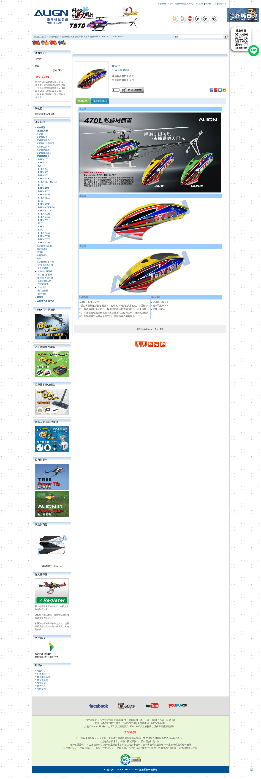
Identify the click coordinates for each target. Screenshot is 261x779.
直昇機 (40, 134)
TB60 (40, 201)
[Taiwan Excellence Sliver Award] (182, 18)
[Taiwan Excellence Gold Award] (174, 18)
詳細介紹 (82, 101)
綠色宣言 (41, 686)
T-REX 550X (44, 198)
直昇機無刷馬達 (44, 140)
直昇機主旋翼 (43, 146)
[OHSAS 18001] (213, 18)
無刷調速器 (42, 249)
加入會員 (190, 3)
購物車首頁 (180, 3)
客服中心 (222, 3)
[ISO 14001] (205, 18)
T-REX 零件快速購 (45, 309)
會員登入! (40, 53)
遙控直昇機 (77, 36)
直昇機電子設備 (44, 246)
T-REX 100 (43, 159)
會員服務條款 (43, 677)
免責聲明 (41, 683)
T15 (40, 166)
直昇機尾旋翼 (43, 150)
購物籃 (208, 3)
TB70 (40, 223)
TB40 (40, 185)
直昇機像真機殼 (44, 153)
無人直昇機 (42, 268)
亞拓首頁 (162, 3)
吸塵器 (40, 297)
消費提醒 (41, 674)
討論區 (170, 3)
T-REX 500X (44, 191)
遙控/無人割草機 (45, 278)
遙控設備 (41, 287)
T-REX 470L (106, 36)
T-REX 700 (43, 220)
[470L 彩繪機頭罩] (91, 95)
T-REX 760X (44, 239)
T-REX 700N (44, 236)
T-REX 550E (44, 194)
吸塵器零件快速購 (45, 384)
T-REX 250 (43, 169)
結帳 (215, 3)
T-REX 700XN (44, 233)
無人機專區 (41, 574)
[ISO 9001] (197, 18)
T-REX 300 (43, 172)
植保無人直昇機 (44, 271)
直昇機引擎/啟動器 (45, 143)
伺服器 (40, 252)
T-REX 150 (43, 162)
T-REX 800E (44, 242)
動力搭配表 (41, 459)
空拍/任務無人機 (45, 265)
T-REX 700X (44, 226)
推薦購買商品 (100, 101)
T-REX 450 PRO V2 (47, 182)
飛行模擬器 (42, 290)
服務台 (38, 665)
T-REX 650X (44, 217)
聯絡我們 (41, 689)
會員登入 (200, 3)
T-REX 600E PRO (46, 207)
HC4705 (119, 36)
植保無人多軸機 (44, 274)
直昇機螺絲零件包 (45, 262)
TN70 (40, 230)
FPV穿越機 (42, 284)
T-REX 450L (44, 178)
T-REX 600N (44, 214)
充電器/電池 (42, 255)
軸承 (39, 258)
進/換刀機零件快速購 (46, 422)
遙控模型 (66, 36)
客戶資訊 (40, 637)
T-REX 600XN (44, 210)
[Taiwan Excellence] (190, 18)
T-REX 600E (44, 204)
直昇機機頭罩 (91, 36)
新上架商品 (41, 524)
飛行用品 (41, 294)
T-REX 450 (43, 175)
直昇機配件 (42, 137)
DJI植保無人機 (44, 281)
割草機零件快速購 (45, 347)
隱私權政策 (42, 680)
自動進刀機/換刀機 (46, 301)
